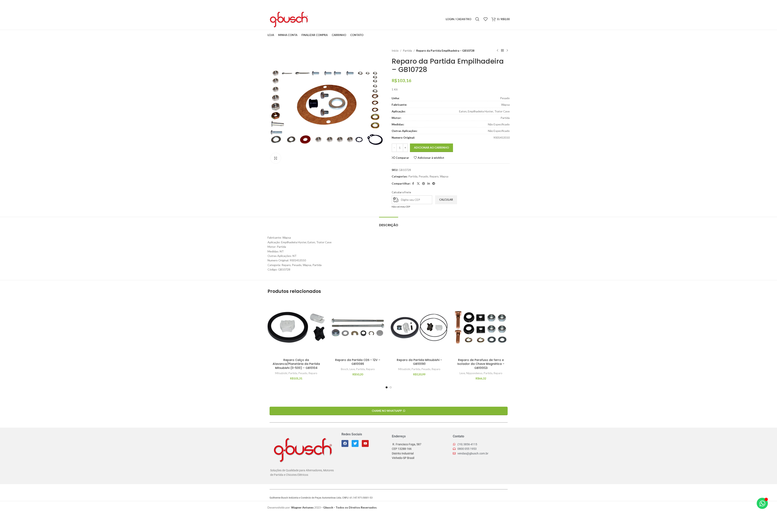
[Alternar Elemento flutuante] (762, 503)
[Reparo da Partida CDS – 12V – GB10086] (358, 327)
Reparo (434, 176)
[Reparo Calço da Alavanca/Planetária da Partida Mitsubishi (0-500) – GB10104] (296, 327)
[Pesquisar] (477, 19)
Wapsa (444, 176)
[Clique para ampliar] (276, 158)
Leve (352, 369)
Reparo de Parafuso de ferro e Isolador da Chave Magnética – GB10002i (480, 364)
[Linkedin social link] (331, 19)
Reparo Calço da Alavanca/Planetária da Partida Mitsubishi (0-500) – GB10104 (296, 364)
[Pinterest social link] (326, 19)
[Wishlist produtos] (485, 19)
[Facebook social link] (315, 19)
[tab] (388, 223)
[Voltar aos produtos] (502, 50)
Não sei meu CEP (401, 206)
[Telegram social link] (336, 19)
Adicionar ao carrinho (431, 147)
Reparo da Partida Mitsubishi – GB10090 (419, 362)
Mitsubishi (281, 373)
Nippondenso (474, 373)
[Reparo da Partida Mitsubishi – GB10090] (419, 327)
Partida (407, 50)
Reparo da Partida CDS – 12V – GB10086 (357, 362)
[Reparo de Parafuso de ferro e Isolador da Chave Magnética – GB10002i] (481, 327)
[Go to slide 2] (391, 387)
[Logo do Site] (289, 19)
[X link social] (321, 19)
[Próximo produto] (507, 50)
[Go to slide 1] (387, 387)
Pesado (423, 176)
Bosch (344, 369)
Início (395, 50)
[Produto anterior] (497, 50)
